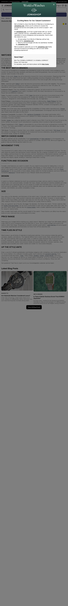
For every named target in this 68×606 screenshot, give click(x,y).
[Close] (54, 5)
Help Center (45, 64)
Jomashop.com (19, 26)
